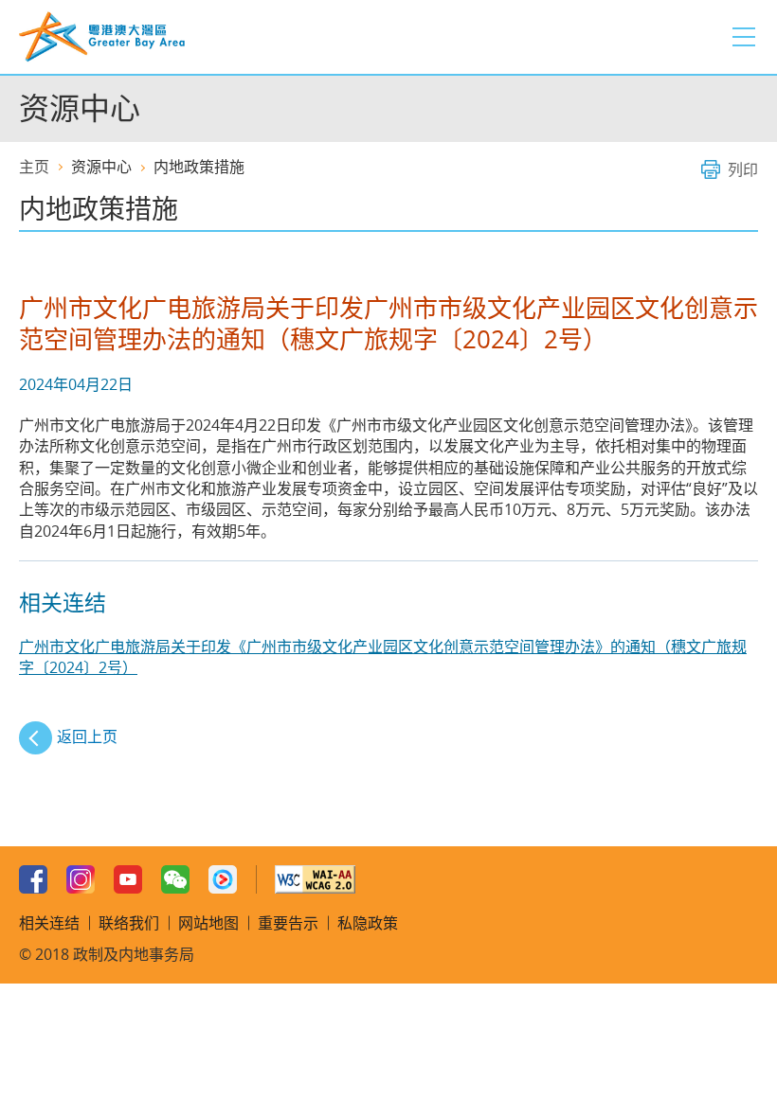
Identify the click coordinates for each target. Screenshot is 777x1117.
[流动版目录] (744, 37)
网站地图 (208, 923)
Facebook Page (33, 879)
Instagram (80, 879)
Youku (222, 879)
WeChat (175, 879)
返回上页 (87, 736)
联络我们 (129, 923)
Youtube (128, 879)
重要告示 (288, 923)
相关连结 (49, 923)
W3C (315, 879)
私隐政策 (367, 923)
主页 (34, 166)
